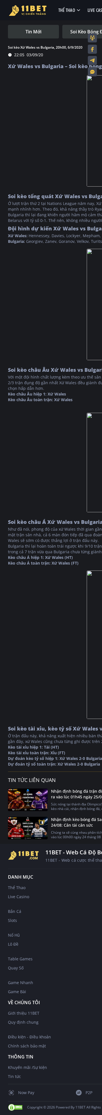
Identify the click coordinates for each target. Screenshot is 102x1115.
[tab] (33, 31)
